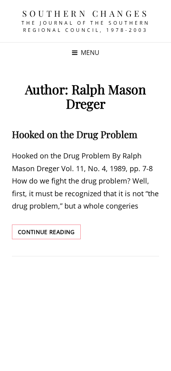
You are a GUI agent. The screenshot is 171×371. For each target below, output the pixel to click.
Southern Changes (85, 13)
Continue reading (49, 233)
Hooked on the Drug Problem (74, 134)
